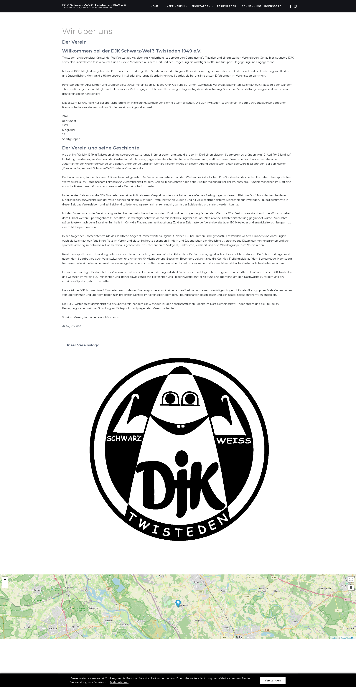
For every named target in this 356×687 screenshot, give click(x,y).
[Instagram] (295, 6)
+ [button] (5, 579)
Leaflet (334, 637)
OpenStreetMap (348, 637)
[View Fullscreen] (351, 579)
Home (155, 6)
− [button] (5, 585)
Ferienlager (226, 6)
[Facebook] (290, 6)
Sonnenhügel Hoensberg (261, 6)
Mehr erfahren (119, 682)
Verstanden (273, 680)
